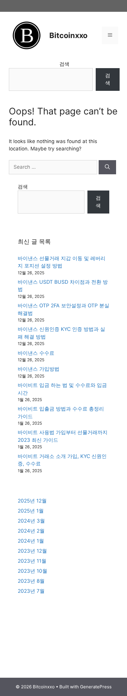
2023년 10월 (32, 571)
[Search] (107, 167)
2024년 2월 (31, 531)
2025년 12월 (32, 501)
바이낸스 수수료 (36, 353)
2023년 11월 (32, 561)
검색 (64, 64)
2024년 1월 (31, 541)
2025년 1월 (31, 511)
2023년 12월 (32, 551)
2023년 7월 (31, 591)
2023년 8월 (31, 581)
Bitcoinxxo (68, 35)
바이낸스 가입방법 (38, 369)
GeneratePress (96, 687)
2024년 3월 (31, 521)
